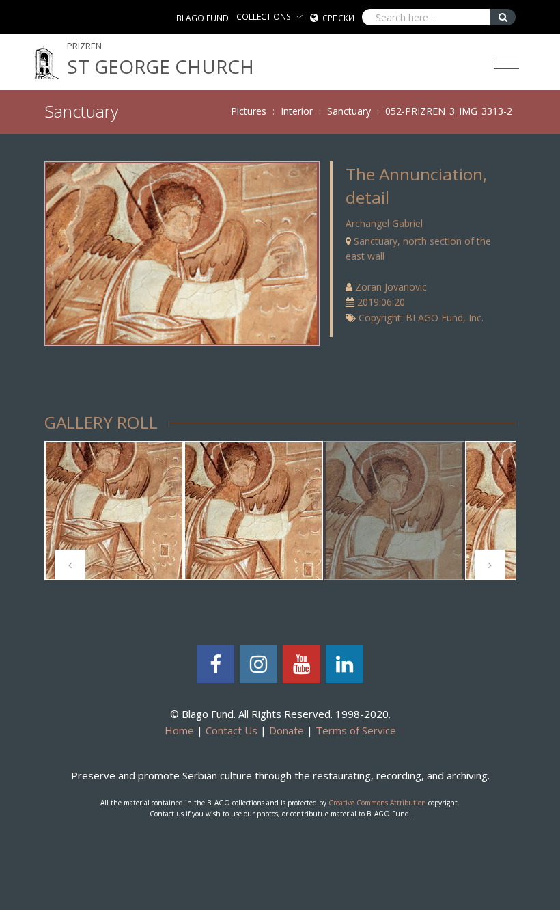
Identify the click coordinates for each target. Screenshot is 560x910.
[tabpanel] (114, 510)
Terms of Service (356, 730)
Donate (286, 730)
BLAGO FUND (202, 18)
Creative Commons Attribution (377, 802)
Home (179, 730)
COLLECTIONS (263, 17)
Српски (338, 18)
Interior (297, 111)
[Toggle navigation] (506, 62)
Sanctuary (349, 111)
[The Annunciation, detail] (181, 252)
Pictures (248, 111)
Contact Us (231, 730)
